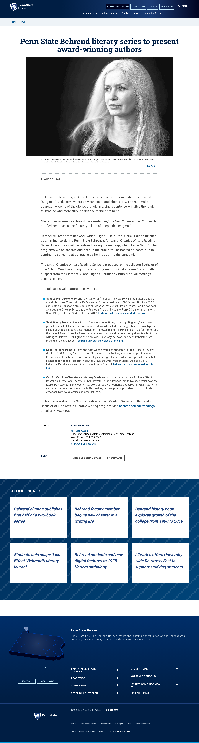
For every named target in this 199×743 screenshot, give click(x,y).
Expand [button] (151, 166)
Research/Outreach (84, 693)
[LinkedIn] (38, 668)
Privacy (73, 724)
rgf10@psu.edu (79, 430)
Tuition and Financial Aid (145, 685)
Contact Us (138, 6)
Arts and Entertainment (87, 457)
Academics (89, 13)
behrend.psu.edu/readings (137, 406)
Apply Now (166, 6)
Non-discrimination (88, 724)
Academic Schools (143, 676)
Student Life (128, 13)
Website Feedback (143, 724)
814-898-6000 (112, 710)
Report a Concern (118, 6)
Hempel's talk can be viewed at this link (99, 340)
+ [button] (117, 669)
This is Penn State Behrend (83, 670)
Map (129, 724)
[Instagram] (31, 668)
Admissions (108, 13)
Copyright (119, 724)
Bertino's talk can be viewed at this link (121, 313)
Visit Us (152, 6)
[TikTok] (45, 668)
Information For (150, 13)
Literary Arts (114, 457)
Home (13, 22)
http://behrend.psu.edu (83, 443)
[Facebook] (24, 668)
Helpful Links (139, 693)
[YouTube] (52, 668)
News (22, 22)
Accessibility (106, 724)
